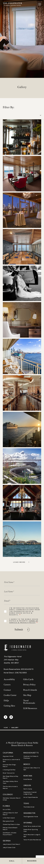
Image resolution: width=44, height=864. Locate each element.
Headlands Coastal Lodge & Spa (30, 793)
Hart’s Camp (27, 789)
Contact (7, 690)
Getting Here (9, 706)
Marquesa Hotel (8, 821)
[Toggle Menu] (39, 4)
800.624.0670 (27, 669)
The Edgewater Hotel (30, 817)
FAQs (6, 700)
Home (6, 727)
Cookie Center (10, 695)
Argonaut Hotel (8, 756)
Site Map (27, 695)
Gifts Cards (28, 679)
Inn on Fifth (6, 809)
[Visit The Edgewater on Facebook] (5, 717)
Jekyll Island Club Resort (11, 844)
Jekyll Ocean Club (9, 847)
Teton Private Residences (32, 840)
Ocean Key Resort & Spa (11, 824)
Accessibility (9, 679)
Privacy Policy (29, 684)
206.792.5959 (21, 673)
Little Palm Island (9, 818)
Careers (7, 684)
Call (12, 861)
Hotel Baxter (27, 779)
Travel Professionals (29, 701)
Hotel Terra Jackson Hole (32, 826)
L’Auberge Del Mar (9, 770)
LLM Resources (30, 708)
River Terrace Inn (9, 773)
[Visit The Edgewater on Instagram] (11, 717)
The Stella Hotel (28, 807)
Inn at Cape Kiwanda (30, 797)
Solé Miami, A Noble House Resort (9, 834)
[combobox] (22, 115)
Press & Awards (30, 690)
